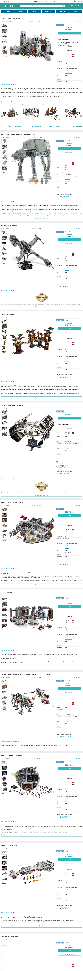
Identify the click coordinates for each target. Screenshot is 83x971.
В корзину (69, 33)
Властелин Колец (68, 73)
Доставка (36, 1)
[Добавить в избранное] (2, 104)
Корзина (78, 1)
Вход (74, 7)
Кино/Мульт (67, 70)
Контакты (50, 1)
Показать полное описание (41, 218)
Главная (2, 14)
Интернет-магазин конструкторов (9, 1)
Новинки (21, 11)
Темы (34, 11)
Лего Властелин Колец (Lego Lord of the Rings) (14, 14)
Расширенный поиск (60, 8)
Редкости (62, 11)
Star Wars (67, 181)
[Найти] (63, 6)
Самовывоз (45, 1)
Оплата (40, 1)
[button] (8, 56)
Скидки (76, 11)
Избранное (55, 1)
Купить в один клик (69, 36)
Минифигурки (48, 11)
